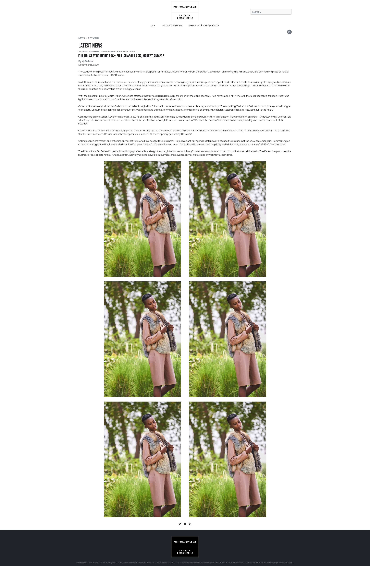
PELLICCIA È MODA (172, 25)
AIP (153, 25)
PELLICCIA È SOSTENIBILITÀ (204, 25)
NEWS (81, 38)
